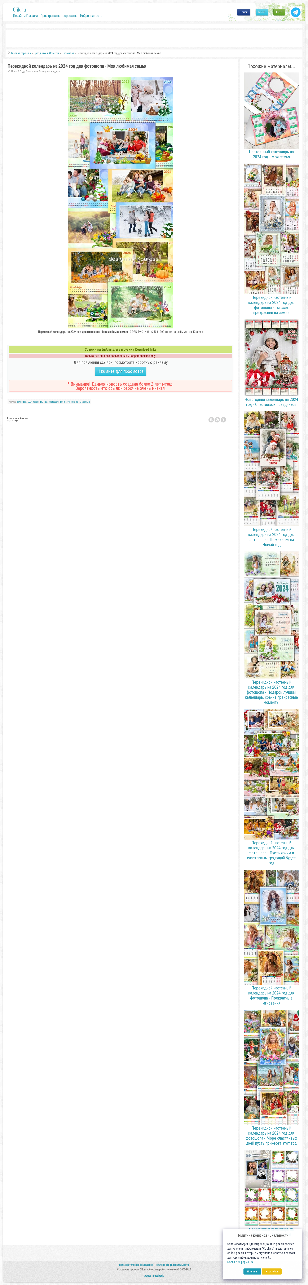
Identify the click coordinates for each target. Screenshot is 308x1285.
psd (61, 401)
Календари (53, 71)
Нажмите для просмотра (120, 371)
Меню (261, 12)
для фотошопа (52, 401)
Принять (252, 1271)
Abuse (147, 1275)
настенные (69, 401)
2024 (30, 401)
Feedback (158, 1275)
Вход (279, 12)
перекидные (39, 401)
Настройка (272, 1271)
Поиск (244, 12)
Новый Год (17, 71)
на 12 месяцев (83, 401)
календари (22, 401)
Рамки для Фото (35, 71)
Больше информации (240, 1262)
